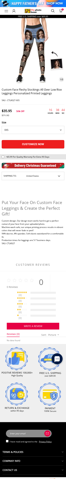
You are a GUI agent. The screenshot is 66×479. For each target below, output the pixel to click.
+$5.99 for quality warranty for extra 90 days (27, 156)
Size (4, 122)
